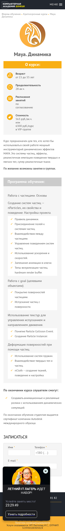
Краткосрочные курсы (35, 14)
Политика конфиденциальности (32, 522)
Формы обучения (11, 14)
